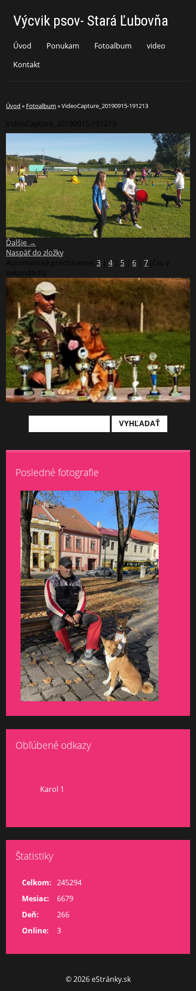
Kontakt (26, 65)
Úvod (22, 46)
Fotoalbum (113, 46)
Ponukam (62, 46)
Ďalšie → (21, 243)
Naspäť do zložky (34, 253)
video (156, 46)
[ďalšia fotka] (175, 185)
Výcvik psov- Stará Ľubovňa (90, 20)
